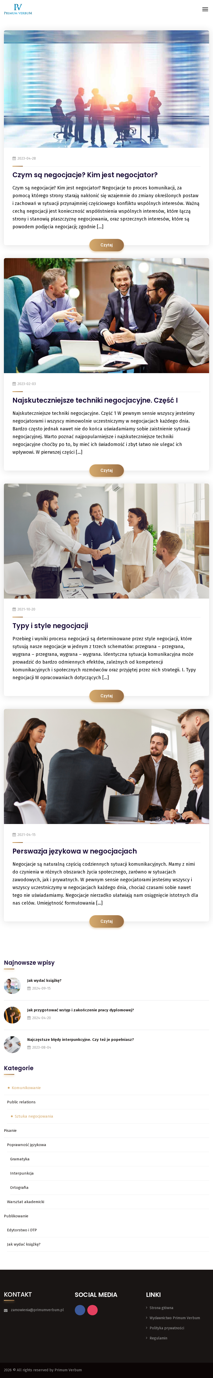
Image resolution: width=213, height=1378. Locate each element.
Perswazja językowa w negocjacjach (74, 851)
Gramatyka (20, 1159)
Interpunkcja (22, 1173)
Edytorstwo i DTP (22, 1230)
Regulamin (158, 1338)
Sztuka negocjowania (34, 1116)
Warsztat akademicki (25, 1201)
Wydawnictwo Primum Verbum (175, 1318)
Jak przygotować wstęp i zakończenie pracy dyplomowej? (80, 1010)
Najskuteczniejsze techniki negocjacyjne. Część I (95, 400)
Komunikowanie (26, 1087)
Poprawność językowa (26, 1144)
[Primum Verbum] (18, 9)
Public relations (21, 1102)
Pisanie (10, 1130)
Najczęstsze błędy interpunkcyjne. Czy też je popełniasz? (80, 1039)
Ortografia (19, 1187)
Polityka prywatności (167, 1328)
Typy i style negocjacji (50, 625)
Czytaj (107, 245)
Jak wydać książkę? (44, 980)
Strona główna (161, 1308)
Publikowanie (16, 1216)
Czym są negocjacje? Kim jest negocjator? (85, 175)
